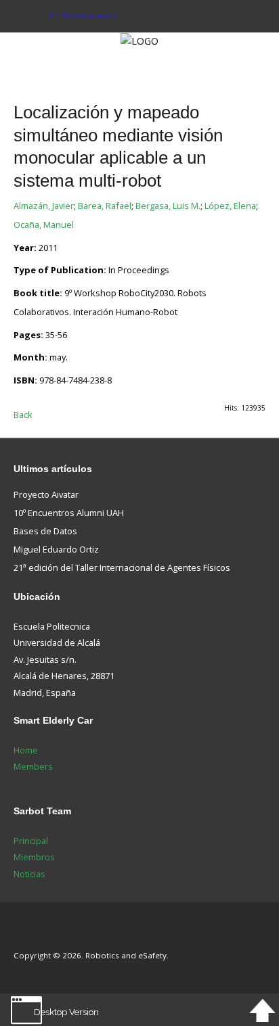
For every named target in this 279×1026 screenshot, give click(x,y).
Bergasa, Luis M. (167, 206)
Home (26, 750)
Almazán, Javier (44, 206)
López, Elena (230, 206)
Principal (31, 841)
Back (23, 415)
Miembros (34, 857)
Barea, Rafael (104, 206)
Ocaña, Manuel (44, 224)
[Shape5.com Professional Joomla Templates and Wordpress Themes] (42, 935)
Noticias (29, 874)
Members (33, 766)
